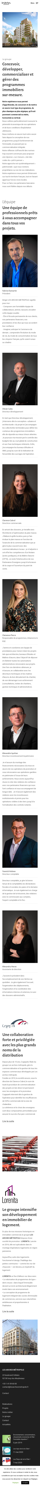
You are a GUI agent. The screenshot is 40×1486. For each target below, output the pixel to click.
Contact (5, 1393)
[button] (34, 3)
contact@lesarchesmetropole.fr (15, 1387)
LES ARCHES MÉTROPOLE (13, 1370)
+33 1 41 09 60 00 (9, 1384)
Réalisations (7, 1404)
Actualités (6, 1424)
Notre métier (7, 1412)
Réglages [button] (16, 1483)
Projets (5, 1408)
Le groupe (6, 1416)
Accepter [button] (25, 1482)
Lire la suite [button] (8, 1121)
